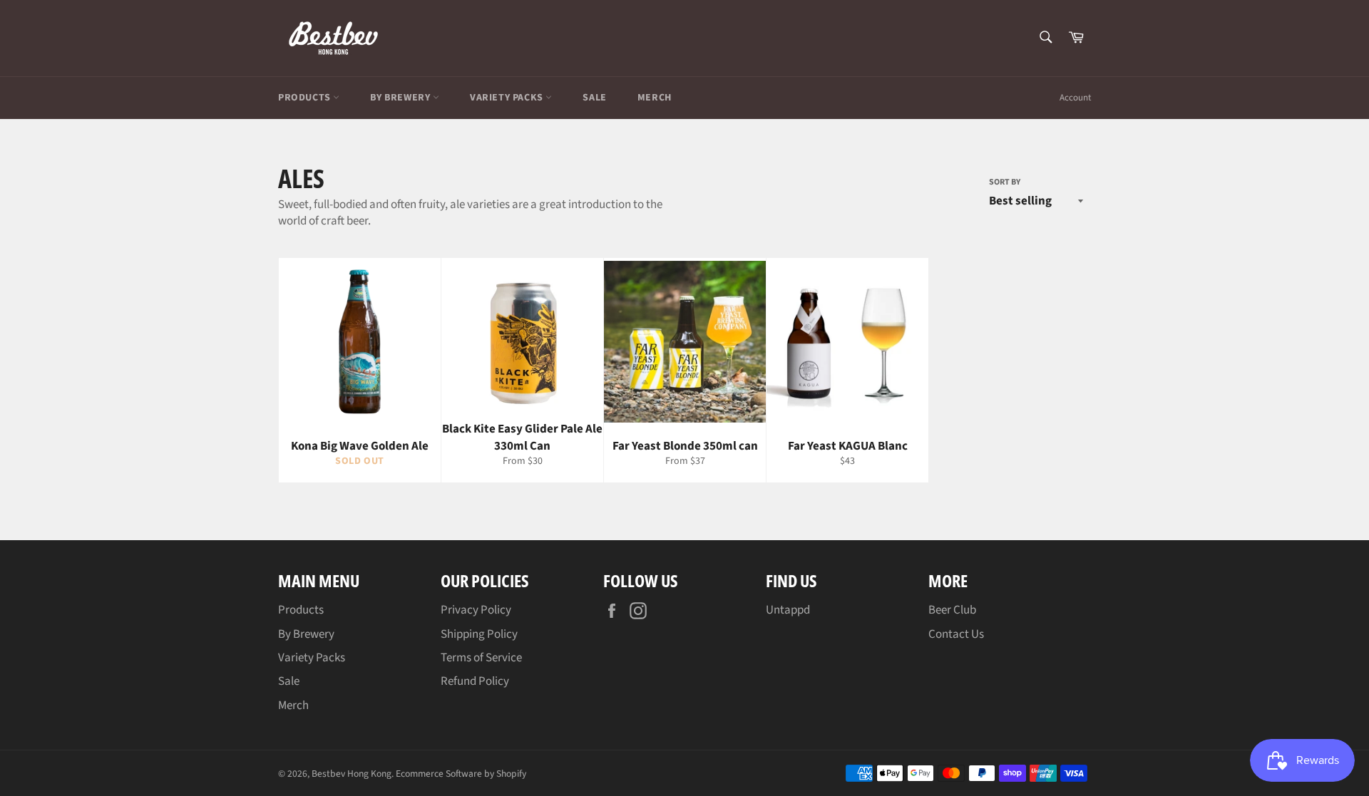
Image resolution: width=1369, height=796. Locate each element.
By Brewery (401, 98)
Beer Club (952, 610)
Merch (654, 98)
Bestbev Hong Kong (351, 773)
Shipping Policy (479, 634)
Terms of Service (481, 657)
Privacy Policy (476, 610)
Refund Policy (475, 681)
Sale (594, 98)
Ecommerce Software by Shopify (461, 773)
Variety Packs (507, 98)
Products (305, 98)
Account (1075, 97)
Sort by (1004, 182)
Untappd (788, 610)
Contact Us (956, 634)
